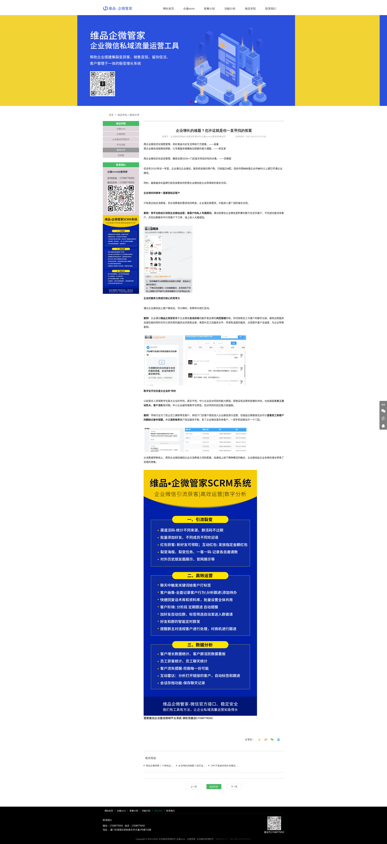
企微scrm (189, 8)
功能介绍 (229, 8)
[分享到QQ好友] (278, 739)
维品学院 (250, 8)
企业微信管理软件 (120, 139)
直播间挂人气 (221, 839)
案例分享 (134, 115)
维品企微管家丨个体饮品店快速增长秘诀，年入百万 (159, 766)
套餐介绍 (209, 8)
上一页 (193, 786)
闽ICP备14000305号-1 (240, 839)
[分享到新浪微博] (265, 739)
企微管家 (121, 134)
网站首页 (168, 8)
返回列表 (214, 786)
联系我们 (270, 8)
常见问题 (121, 144)
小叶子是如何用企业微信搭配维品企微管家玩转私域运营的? (224, 766)
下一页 (234, 786)
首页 (111, 115)
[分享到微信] (272, 739)
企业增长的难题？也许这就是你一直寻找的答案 (191, 766)
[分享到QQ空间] (259, 739)
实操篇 (121, 155)
